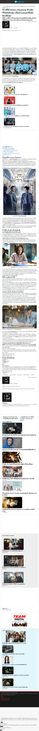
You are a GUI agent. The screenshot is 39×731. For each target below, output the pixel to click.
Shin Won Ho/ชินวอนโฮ (9, 345)
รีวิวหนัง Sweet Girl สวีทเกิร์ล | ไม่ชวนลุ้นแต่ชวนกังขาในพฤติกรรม (19, 435)
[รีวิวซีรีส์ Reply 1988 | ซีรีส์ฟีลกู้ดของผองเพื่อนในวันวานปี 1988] (12, 477)
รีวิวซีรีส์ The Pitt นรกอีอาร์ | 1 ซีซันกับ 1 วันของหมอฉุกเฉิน (13, 584)
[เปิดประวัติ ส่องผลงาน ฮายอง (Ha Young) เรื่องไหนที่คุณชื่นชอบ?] (7, 663)
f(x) (22, 220)
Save (1, 730)
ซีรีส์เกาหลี (6, 7)
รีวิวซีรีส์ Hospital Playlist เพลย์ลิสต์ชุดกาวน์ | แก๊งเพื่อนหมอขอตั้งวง (17, 115)
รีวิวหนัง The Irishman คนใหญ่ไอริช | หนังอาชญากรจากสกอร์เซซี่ (16, 126)
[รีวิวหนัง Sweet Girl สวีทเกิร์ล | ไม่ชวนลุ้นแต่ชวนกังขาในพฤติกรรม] (12, 433)
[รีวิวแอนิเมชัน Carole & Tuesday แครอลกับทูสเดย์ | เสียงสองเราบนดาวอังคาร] (12, 491)
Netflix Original (26, 374)
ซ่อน (12, 146)
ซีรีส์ (6, 6)
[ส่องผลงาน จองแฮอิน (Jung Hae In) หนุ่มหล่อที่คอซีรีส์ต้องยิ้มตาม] (12, 448)
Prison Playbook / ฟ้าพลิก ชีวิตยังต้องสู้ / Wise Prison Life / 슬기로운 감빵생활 (21, 344)
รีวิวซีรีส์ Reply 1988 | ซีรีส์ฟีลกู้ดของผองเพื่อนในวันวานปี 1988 (18, 478)
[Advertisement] (19, 39)
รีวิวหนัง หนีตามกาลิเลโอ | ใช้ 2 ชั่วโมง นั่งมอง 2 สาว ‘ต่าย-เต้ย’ (14, 643)
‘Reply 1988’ (30, 345)
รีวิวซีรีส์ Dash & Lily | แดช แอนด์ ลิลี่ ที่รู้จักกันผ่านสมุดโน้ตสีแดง (16, 105)
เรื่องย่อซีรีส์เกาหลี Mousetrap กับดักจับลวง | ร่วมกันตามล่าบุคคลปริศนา (15, 675)
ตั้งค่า (2, 721)
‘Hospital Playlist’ (7, 223)
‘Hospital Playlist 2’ (17, 223)
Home (2, 696)
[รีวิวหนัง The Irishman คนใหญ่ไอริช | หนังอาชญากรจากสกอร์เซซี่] (9, 125)
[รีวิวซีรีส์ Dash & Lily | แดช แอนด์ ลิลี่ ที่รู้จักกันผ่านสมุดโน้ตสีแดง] (9, 103)
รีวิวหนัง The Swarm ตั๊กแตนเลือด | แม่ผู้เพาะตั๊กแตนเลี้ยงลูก (17, 464)
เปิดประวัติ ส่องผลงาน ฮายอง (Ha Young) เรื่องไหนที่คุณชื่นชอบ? (14, 664)
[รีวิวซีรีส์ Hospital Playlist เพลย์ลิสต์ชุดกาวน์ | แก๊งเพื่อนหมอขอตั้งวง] (9, 114)
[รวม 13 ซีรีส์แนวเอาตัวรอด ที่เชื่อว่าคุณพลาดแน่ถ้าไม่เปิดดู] (7, 652)
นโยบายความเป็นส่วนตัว (5, 698)
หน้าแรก (4, 6)
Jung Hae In (5, 374)
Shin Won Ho (8, 376)
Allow (2, 722)
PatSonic (11, 27)
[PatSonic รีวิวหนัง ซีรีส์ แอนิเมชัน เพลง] (19, 2)
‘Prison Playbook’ (18, 54)
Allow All (1, 726)
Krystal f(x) (19, 374)
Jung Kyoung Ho (12, 374)
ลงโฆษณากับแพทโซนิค (6, 609)
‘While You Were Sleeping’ (13, 227)
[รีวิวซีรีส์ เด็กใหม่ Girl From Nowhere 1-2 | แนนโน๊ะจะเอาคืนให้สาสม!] (12, 507)
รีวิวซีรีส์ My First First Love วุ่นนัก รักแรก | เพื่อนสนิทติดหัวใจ (16, 94)
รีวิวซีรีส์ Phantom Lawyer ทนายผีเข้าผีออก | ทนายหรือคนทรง (14, 567)
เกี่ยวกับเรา (3, 697)
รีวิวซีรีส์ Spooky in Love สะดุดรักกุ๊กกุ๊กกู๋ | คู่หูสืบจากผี (12, 550)
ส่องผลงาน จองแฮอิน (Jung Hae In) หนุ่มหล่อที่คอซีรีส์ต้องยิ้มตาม (18, 449)
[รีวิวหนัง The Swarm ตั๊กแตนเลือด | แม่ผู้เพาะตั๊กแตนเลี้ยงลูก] (12, 462)
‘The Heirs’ (32, 220)
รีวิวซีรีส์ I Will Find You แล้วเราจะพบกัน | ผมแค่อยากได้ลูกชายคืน (15, 687)
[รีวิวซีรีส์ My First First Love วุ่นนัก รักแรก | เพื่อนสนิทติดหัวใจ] (9, 93)
